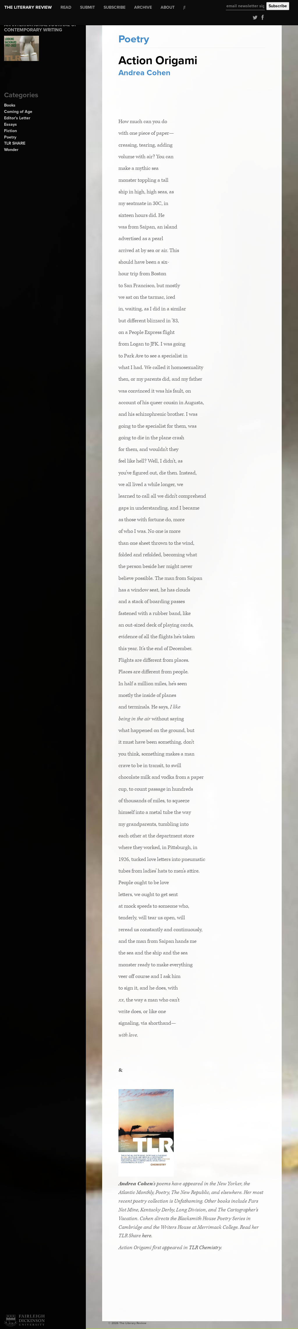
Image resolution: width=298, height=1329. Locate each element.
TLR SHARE (14, 143)
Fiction (10, 130)
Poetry (10, 137)
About (168, 7)
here (146, 1235)
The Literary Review (28, 7)
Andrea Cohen (144, 73)
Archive (143, 7)
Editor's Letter (17, 118)
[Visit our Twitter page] (254, 17)
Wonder (11, 149)
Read (66, 7)
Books (9, 105)
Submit (87, 7)
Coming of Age (18, 111)
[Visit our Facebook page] (261, 17)
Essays (10, 124)
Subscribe (114, 7)
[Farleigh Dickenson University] (24, 1320)
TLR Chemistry (205, 1247)
